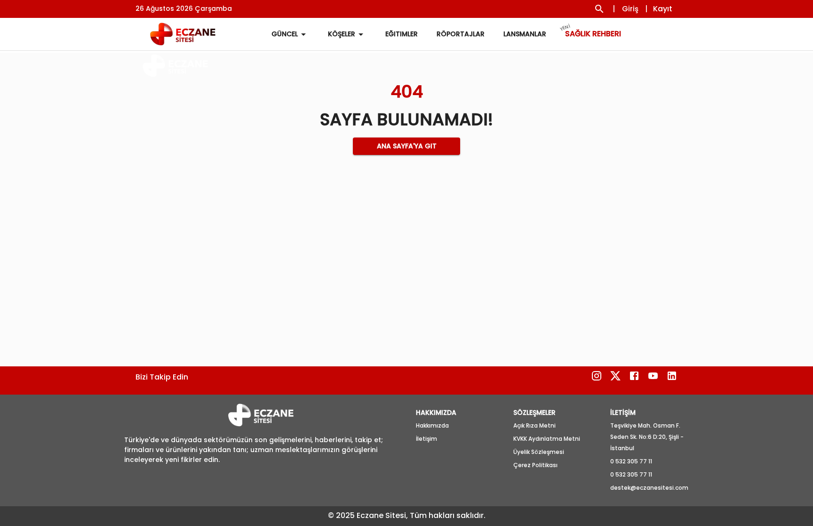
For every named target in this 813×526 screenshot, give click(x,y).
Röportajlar (461, 34)
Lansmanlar (524, 34)
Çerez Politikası (535, 465)
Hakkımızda (432, 425)
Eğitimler (401, 34)
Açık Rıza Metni (534, 425)
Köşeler (341, 34)
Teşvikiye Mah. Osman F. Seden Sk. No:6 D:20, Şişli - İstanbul (647, 436)
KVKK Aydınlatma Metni (546, 439)
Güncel (284, 34)
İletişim (426, 439)
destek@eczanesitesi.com (649, 488)
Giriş (630, 9)
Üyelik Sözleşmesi (538, 452)
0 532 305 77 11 (631, 461)
